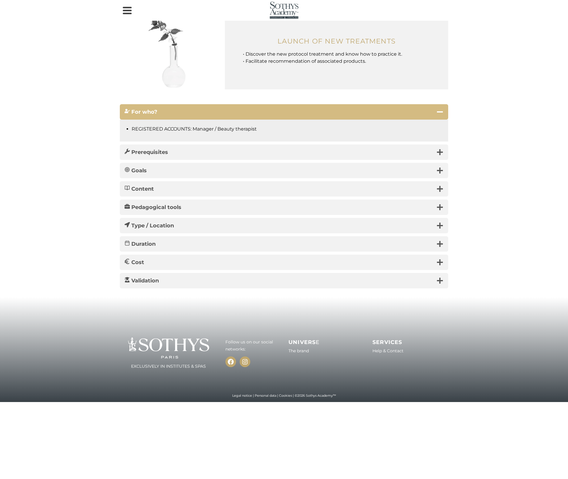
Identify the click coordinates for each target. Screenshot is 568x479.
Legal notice (242, 395)
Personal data (265, 395)
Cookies (285, 395)
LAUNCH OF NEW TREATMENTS (336, 41)
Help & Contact (388, 350)
